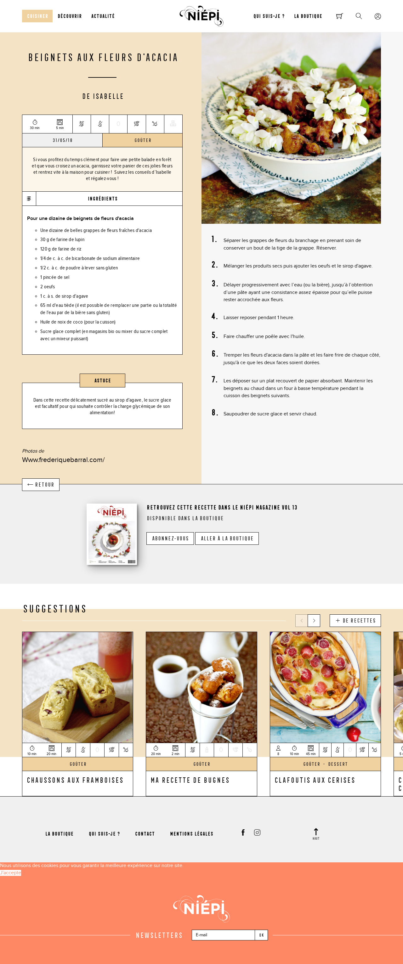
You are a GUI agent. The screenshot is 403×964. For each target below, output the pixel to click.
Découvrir (69, 16)
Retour (43, 485)
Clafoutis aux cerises (314, 780)
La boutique (308, 16)
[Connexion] (378, 17)
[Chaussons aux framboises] (77, 687)
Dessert (338, 764)
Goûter (142, 140)
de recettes (358, 620)
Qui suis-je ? (268, 16)
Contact (145, 833)
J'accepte (10, 873)
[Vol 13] (112, 533)
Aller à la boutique (227, 538)
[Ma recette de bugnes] (201, 687)
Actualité (103, 16)
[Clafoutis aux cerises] (325, 687)
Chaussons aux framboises (74, 780)
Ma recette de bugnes (189, 780)
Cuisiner (37, 16)
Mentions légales (191, 833)
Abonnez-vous (170, 538)
